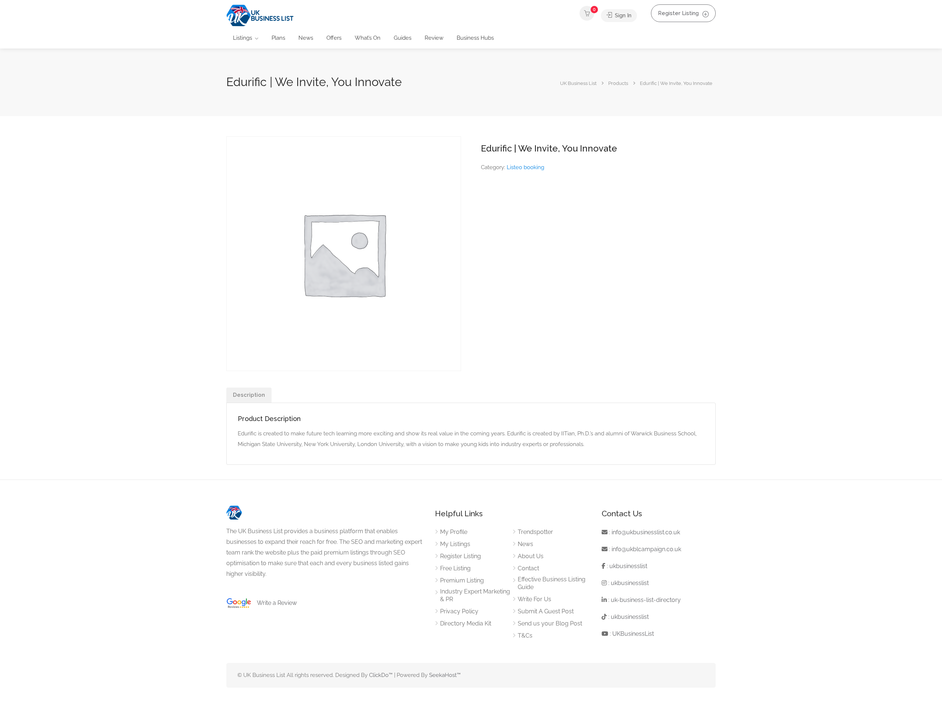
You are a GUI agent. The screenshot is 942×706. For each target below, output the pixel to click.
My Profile (453, 531)
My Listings (455, 544)
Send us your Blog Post (550, 623)
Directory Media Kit (465, 623)
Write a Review (274, 602)
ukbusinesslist (628, 566)
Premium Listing (462, 580)
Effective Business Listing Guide (551, 583)
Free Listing (455, 568)
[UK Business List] (260, 15)
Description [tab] (249, 395)
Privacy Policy (459, 611)
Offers (333, 38)
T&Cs (525, 635)
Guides (402, 38)
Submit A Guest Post (546, 611)
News (305, 38)
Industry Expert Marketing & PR (475, 595)
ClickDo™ (381, 675)
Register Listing (678, 13)
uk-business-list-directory (646, 599)
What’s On (367, 38)
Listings (242, 38)
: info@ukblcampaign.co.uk (644, 549)
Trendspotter (535, 531)
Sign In (622, 15)
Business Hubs (475, 38)
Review (434, 38)
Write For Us (534, 599)
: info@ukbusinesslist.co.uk (644, 532)
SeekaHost (443, 675)
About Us (530, 556)
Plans (278, 38)
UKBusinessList (633, 633)
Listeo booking (525, 167)
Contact (528, 568)
